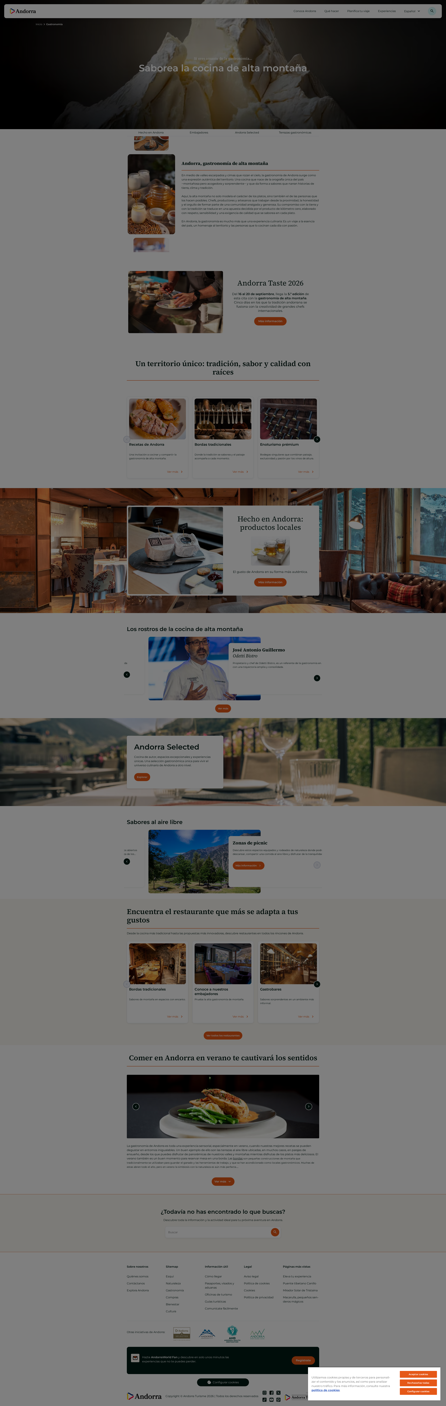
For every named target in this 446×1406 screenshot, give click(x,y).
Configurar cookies (418, 1391)
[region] (374, 1383)
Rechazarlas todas (418, 1382)
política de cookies (326, 1390)
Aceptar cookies (418, 1374)
